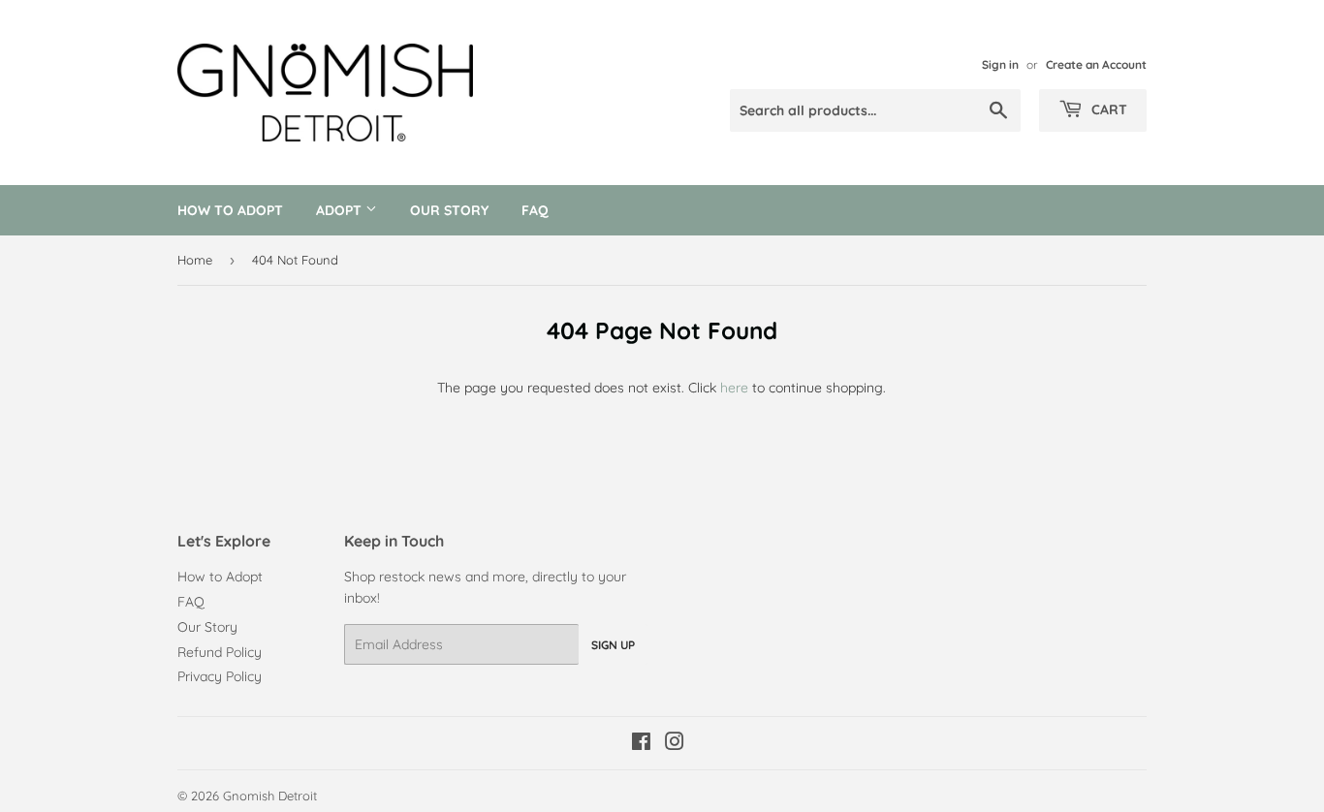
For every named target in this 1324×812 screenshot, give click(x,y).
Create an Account (1096, 64)
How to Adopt (230, 210)
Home (194, 259)
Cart (1107, 109)
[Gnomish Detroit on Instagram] (674, 744)
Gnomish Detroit (270, 795)
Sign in (1000, 64)
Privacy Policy (219, 676)
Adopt (340, 210)
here (734, 387)
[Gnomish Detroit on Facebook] (641, 744)
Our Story (449, 210)
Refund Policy (219, 652)
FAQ (535, 210)
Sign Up (613, 645)
